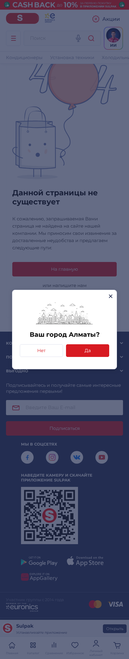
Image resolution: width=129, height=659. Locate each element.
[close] (110, 296)
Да (88, 350)
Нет (41, 350)
